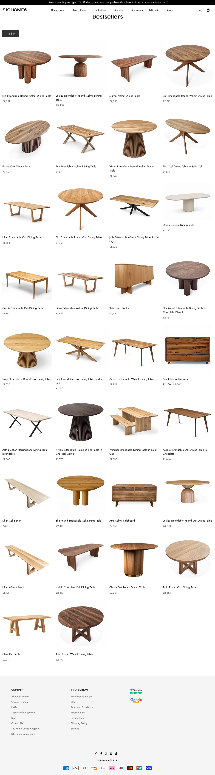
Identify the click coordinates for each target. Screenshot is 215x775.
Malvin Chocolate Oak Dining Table (75, 587)
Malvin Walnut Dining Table (124, 96)
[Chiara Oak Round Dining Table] (134, 557)
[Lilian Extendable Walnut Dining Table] (81, 278)
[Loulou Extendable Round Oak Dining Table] (188, 491)
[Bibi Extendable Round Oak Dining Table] (81, 207)
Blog (13, 718)
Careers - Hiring (19, 702)
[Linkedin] (111, 753)
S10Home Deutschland (23, 734)
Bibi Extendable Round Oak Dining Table (79, 237)
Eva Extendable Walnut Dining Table (76, 166)
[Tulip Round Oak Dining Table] (188, 557)
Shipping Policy (79, 723)
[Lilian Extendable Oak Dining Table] (27, 207)
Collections (100, 10)
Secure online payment (23, 712)
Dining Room (58, 10)
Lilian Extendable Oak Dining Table (22, 237)
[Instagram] (106, 753)
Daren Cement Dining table (178, 225)
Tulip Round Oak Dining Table (180, 587)
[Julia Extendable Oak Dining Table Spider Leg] (81, 349)
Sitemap (75, 728)
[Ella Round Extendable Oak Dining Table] (81, 491)
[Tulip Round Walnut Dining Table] (81, 624)
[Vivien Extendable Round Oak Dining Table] (27, 349)
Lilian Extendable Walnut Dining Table (77, 308)
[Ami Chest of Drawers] (188, 349)
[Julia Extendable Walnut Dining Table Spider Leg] (134, 207)
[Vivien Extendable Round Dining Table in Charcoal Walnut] (81, 420)
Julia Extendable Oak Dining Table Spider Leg (79, 381)
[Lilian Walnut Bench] (27, 557)
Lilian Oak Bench (11, 520)
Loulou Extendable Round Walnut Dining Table (79, 98)
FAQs (14, 707)
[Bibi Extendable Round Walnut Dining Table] (188, 66)
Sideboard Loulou (119, 308)
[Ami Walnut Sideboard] (134, 491)
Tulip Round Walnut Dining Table (74, 654)
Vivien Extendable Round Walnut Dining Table (132, 168)
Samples (118, 10)
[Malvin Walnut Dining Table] (134, 66)
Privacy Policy (78, 718)
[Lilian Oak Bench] (27, 491)
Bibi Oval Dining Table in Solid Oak (182, 166)
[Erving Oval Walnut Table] (27, 136)
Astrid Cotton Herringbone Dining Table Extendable (25, 452)
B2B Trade (153, 10)
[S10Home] (15, 10)
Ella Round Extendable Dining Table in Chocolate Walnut (184, 310)
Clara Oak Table (11, 654)
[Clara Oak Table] (27, 624)
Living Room (79, 10)
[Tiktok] (116, 753)
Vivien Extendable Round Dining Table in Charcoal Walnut (79, 452)
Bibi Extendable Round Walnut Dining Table (187, 96)
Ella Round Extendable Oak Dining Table (78, 520)
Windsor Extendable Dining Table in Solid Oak (133, 452)
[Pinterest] (96, 753)
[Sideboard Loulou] (134, 278)
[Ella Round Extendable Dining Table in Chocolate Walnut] (188, 278)
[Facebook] (101, 753)
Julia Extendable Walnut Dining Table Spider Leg (134, 239)
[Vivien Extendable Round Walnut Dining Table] (134, 136)
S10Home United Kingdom (25, 728)
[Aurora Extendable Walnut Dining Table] (134, 349)
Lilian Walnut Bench (13, 587)
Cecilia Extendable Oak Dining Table (22, 308)
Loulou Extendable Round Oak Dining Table (187, 520)
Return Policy (78, 712)
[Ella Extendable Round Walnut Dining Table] (27, 66)
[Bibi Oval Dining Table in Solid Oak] (188, 136)
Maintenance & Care (81, 696)
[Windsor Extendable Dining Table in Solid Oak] (134, 420)
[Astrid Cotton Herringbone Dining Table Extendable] (27, 420)
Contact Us (17, 723)
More (170, 10)
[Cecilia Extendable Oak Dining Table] (27, 278)
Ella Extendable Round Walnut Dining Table (26, 96)
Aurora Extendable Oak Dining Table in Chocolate (185, 452)
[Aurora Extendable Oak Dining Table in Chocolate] (188, 420)
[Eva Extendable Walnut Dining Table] (81, 136)
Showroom (137, 10)
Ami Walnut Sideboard (122, 520)
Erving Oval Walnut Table (16, 166)
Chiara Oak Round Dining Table (127, 587)
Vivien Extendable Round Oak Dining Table (26, 379)
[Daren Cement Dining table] (188, 201)
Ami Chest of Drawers (175, 379)
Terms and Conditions (82, 707)
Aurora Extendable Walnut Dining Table (131, 379)
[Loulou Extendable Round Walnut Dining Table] (81, 66)
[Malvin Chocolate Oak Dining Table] (81, 557)
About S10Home (20, 696)
